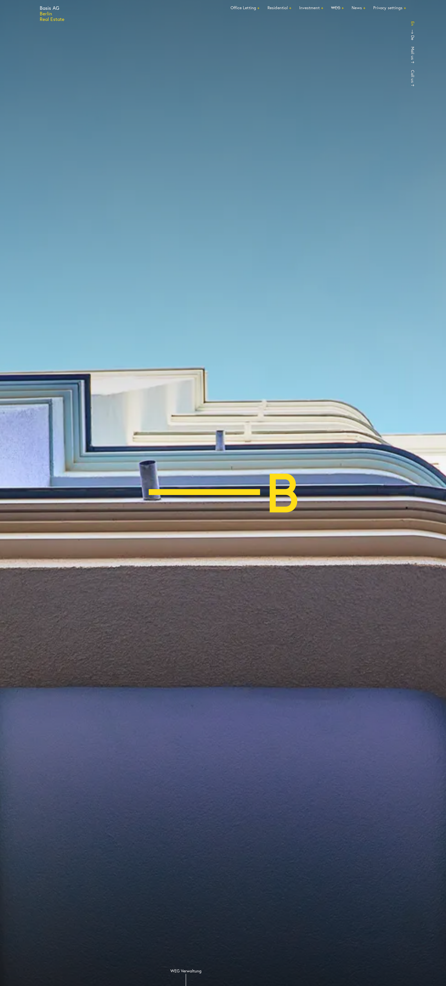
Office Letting (243, 7)
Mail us (413, 53)
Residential (277, 7)
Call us (413, 76)
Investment (309, 7)
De (413, 37)
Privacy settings (387, 7)
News (357, 7)
